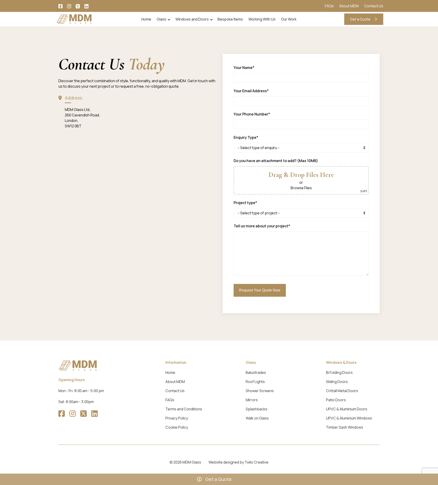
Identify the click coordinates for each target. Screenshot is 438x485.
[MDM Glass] (74, 18)
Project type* (245, 202)
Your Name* (244, 67)
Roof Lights (255, 381)
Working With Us (262, 19)
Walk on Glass (257, 418)
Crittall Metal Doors (342, 390)
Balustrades (256, 372)
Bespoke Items (230, 19)
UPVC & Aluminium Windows (349, 418)
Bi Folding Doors (339, 372)
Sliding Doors (337, 381)
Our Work (289, 19)
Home (146, 19)
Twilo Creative (257, 462)
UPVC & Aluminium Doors (346, 409)
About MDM (349, 5)
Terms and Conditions (183, 409)
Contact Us (373, 5)
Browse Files (301, 187)
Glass (161, 19)
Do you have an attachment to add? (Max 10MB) (276, 160)
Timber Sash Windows (344, 427)
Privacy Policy (176, 418)
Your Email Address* (251, 90)
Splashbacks (256, 409)
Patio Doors (336, 399)
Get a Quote (360, 19)
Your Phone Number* (252, 114)
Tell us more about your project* (262, 225)
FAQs (329, 5)
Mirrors (252, 399)
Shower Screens (260, 390)
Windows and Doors (192, 19)
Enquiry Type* (246, 137)
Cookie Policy (176, 427)
